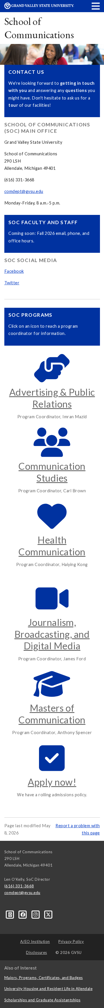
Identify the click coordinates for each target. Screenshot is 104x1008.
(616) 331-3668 (19, 886)
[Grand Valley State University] (39, 7)
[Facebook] (23, 914)
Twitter (12, 282)
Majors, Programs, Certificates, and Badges (43, 977)
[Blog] (10, 914)
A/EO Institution (35, 941)
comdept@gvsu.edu (23, 191)
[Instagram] (36, 914)
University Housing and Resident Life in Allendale (48, 988)
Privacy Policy (71, 941)
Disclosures (36, 952)
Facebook (14, 271)
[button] (96, 6)
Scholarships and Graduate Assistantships (42, 1000)
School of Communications (39, 28)
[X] (48, 914)
